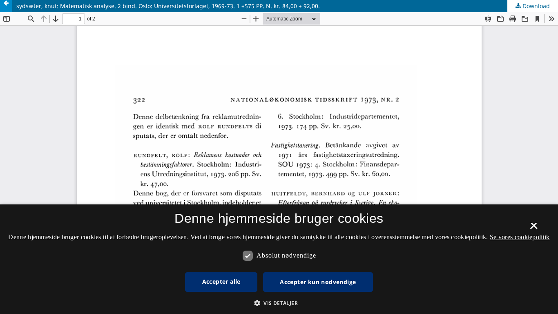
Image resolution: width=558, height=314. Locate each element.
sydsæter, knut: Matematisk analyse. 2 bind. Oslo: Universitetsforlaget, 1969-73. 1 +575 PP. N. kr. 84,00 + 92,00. (168, 6)
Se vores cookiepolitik (520, 236)
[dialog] (279, 259)
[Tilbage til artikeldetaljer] (6, 6)
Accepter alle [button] (221, 281)
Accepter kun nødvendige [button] (318, 282)
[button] (279, 303)
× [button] (533, 228)
